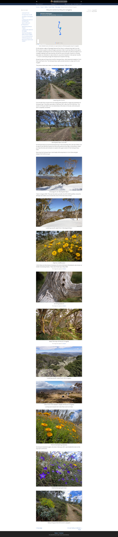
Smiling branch (25, 24)
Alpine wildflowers (26, 22)
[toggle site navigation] (36, 2)
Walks (46, 7)
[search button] (81, 2)
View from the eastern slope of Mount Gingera (27, 33)
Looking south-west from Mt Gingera (27, 30)
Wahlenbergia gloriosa (27, 37)
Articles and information (73, 4)
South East (51, 7)
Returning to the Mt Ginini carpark (27, 40)
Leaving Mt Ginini (25, 12)
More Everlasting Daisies (27, 36)
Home (56, 533)
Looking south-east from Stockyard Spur (27, 20)
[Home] (52, 1)
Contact (61, 533)
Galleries (39, 4)
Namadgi (57, 7)
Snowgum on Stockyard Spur (27, 17)
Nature (64, 268)
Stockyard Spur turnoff (27, 14)
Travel (53, 4)
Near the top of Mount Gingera (27, 27)
